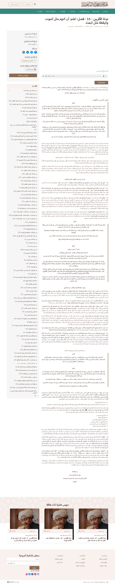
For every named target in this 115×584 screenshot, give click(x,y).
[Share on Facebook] (35, 52)
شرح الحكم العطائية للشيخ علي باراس (27, 226)
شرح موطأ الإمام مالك (31, 163)
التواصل (40, 11)
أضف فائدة (30, 69)
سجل (34, 568)
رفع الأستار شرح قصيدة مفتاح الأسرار (27, 384)
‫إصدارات (72, 11)
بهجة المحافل (32, 263)
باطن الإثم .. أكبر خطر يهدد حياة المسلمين (26, 270)
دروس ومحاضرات (84, 11)
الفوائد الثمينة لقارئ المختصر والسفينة (27, 301)
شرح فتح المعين (32, 222)
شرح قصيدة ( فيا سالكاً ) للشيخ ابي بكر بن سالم (24, 387)
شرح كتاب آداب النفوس (30, 201)
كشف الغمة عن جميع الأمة (29, 374)
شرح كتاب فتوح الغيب (31, 332)
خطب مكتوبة (103, 566)
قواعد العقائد (33, 146)
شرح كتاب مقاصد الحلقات (30, 170)
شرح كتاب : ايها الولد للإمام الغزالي (28, 205)
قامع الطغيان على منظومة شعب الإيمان (26, 319)
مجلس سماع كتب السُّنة (30, 377)
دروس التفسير (32, 97)
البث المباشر (60, 562)
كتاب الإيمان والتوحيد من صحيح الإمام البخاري (25, 139)
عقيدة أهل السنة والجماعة (29, 153)
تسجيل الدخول (15, 4)
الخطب (83, 559)
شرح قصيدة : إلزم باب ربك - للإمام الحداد (26, 219)
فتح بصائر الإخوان (32, 150)
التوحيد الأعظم (32, 284)
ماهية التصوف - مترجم (30, 115)
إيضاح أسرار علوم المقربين (30, 294)
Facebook (32, 574)
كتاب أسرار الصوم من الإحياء (29, 143)
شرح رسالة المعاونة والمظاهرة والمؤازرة (26, 381)
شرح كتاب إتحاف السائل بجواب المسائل (26, 353)
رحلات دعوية (96, 11)
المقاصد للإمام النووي (31, 281)
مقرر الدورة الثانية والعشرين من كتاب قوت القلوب (24, 104)
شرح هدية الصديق (31, 305)
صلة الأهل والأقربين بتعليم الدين (75, 26)
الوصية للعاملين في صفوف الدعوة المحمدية (25, 277)
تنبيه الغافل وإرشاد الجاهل (29, 350)
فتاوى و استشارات (50, 11)
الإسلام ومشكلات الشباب (30, 288)
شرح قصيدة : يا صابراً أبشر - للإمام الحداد (26, 212)
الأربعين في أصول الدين (30, 312)
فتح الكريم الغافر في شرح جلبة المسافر (27, 367)
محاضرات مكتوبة (80, 566)
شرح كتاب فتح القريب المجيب (29, 177)
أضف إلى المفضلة (28, 61)
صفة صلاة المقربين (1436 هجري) (27, 160)
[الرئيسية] (94, 4)
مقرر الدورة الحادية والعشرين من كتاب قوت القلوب (24, 101)
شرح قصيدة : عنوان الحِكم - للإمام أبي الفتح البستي (24, 215)
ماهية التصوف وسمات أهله (29, 111)
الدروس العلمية (88, 26)
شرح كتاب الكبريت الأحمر (30, 308)
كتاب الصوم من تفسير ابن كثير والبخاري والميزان (25, 136)
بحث (35, 4)
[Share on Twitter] (31, 52)
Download (101, 82)
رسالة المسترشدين (31, 239)
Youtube (35, 574)
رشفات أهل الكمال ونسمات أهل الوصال (26, 236)
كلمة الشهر (82, 556)
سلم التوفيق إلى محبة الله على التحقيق (26, 356)
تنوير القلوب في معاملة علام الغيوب (28, 336)
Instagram (26, 574)
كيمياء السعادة (32, 118)
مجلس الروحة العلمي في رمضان (28, 132)
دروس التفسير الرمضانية (30, 250)
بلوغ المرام (33, 267)
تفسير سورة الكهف (31, 260)
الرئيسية (106, 26)
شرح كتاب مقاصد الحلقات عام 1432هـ (26, 167)
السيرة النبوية (33, 94)
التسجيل (27, 4)
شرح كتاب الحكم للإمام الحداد (29, 198)
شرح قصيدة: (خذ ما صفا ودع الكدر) (27, 370)
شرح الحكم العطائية (31, 229)
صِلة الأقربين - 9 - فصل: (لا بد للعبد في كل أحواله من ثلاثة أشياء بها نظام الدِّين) (24, 539)
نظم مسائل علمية (31, 343)
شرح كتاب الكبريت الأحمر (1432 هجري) (26, 191)
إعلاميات (62, 11)
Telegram (29, 574)
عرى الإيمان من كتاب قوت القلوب (28, 157)
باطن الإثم (33, 274)
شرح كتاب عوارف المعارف (30, 181)
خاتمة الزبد (33, 257)
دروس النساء (32, 246)
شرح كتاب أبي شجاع (31, 90)
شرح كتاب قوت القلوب (30, 174)
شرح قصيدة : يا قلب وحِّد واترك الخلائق (26, 360)
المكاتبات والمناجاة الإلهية (30, 346)
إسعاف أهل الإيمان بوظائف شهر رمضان (26, 298)
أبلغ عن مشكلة (103, 559)
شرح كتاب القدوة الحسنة (30, 195)
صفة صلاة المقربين (31, 315)
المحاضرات (60, 556)
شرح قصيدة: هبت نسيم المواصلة (28, 208)
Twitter (38, 574)
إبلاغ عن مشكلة (23, 75)
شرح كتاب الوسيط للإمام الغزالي (28, 188)
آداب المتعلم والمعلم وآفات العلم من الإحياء (25, 325)
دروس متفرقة (32, 322)
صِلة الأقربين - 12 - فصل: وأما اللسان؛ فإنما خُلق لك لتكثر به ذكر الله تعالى (92, 539)
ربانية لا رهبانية (32, 243)
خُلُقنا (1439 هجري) (31, 253)
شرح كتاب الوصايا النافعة (30, 184)
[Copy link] (23, 52)
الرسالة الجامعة (32, 329)
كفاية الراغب (33, 121)
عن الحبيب (105, 11)
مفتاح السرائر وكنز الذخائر (30, 108)
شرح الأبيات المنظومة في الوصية (28, 232)
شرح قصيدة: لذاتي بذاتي (30, 339)
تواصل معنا (104, 562)
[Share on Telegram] (27, 52)
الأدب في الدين (32, 291)
